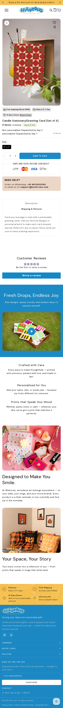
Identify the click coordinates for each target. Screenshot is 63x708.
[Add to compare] (54, 27)
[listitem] (4, 635)
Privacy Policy (8, 705)
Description (31, 203)
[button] (59, 10)
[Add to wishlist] (54, 22)
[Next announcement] (60, 2)
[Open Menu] (9, 10)
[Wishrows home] (13, 610)
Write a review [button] (31, 275)
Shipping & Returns (31, 209)
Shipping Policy (41, 705)
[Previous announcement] (3, 2)
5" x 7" (6, 147)
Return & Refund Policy (24, 705)
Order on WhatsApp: (25, 184)
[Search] (51, 10)
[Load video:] (31, 331)
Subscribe (31, 682)
